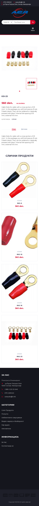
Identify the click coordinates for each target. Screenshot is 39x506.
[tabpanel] (31, 83)
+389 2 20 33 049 (11, 389)
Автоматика (6, 429)
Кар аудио (6, 425)
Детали (24, 129)
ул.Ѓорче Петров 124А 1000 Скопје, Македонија (12, 385)
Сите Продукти (8, 410)
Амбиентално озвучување (12, 418)
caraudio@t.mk (20, 2)
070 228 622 (7, 2)
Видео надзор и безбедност (13, 421)
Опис (14, 129)
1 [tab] (19, 91)
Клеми (14, 119)
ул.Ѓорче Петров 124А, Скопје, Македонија (17, 4)
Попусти (5, 414)
